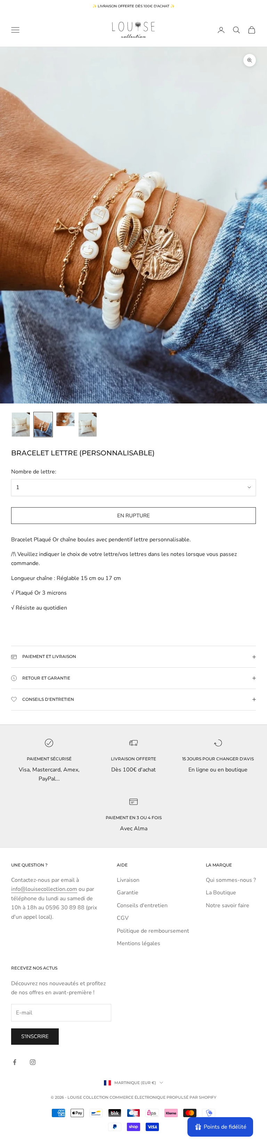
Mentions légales (138, 943)
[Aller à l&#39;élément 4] (87, 424)
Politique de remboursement (153, 931)
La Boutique (221, 892)
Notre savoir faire (227, 905)
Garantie (127, 892)
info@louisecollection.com (44, 889)
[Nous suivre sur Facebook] (14, 1062)
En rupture (133, 515)
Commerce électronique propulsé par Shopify (163, 1097)
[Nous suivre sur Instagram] (32, 1062)
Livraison (128, 880)
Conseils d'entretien (142, 905)
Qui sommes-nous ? (231, 880)
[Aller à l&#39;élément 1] (21, 424)
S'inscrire (35, 1036)
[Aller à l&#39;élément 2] (43, 424)
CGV (123, 918)
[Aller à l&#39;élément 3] (65, 419)
